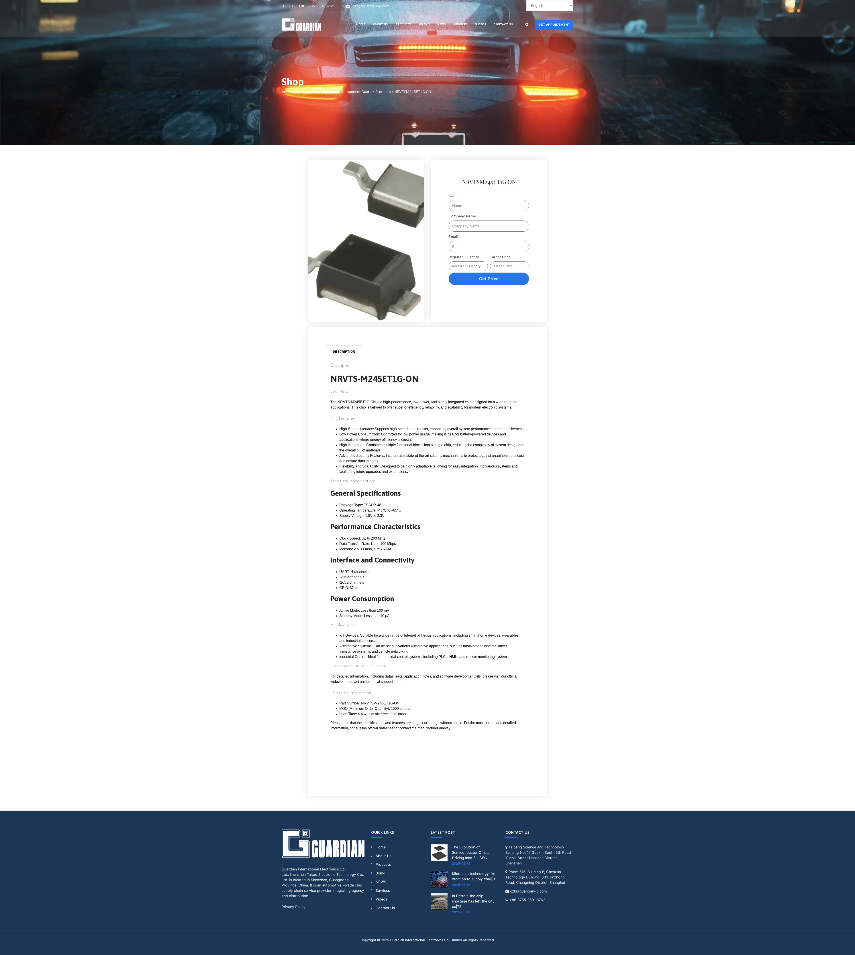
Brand (424, 24)
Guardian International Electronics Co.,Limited (426, 940)
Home (381, 847)
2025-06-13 (461, 863)
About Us (380, 24)
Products (403, 24)
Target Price (500, 257)
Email (453, 236)
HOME (360, 24)
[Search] (526, 24)
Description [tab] (344, 351)
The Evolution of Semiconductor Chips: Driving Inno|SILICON (470, 852)
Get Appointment (554, 24)
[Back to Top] (846, 948)
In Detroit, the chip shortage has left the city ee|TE (473, 901)
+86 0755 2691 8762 (527, 900)
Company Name (462, 216)
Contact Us (503, 24)
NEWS (441, 24)
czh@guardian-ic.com (528, 891)
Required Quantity (464, 257)
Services (460, 24)
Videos (480, 24)
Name (453, 195)
